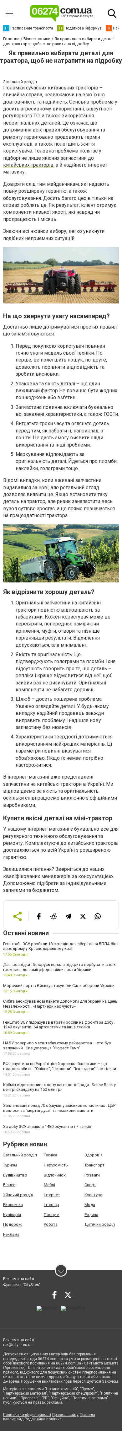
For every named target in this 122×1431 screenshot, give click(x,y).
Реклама (11, 1234)
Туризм (10, 1165)
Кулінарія (12, 1214)
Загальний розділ (20, 1155)
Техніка (50, 1155)
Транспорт (94, 1165)
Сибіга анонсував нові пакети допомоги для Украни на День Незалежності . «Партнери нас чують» (60, 1004)
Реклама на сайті (18, 1279)
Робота (51, 1224)
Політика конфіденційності (27, 1414)
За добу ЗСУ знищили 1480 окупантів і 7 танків (47, 1126)
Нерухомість (56, 1165)
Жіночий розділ (18, 1194)
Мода (89, 1204)
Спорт (90, 1184)
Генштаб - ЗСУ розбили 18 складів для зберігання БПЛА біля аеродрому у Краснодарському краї (61, 946)
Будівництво (15, 1175)
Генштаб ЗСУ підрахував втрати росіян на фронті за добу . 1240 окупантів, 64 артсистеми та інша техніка (59, 1025)
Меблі (49, 1184)
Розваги (92, 1175)
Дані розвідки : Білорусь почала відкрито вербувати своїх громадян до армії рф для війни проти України (59, 967)
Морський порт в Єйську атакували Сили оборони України (58, 985)
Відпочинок (55, 1175)
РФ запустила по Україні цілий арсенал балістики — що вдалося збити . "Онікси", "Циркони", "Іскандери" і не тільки (59, 1066)
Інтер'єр (51, 1204)
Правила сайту (65, 1414)
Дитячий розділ (99, 1224)
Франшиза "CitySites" (21, 1285)
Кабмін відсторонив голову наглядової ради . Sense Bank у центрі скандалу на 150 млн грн (59, 1087)
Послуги (51, 1214)
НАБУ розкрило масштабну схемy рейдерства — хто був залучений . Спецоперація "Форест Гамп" (57, 1045)
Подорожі (13, 1224)
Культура (93, 1194)
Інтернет (52, 1194)
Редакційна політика (43, 1419)
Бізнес (9, 1184)
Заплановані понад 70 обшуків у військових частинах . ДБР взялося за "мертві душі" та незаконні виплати (59, 1108)
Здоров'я (93, 1155)
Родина (91, 1214)
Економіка (13, 1204)
